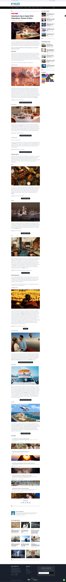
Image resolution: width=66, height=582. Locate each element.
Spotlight (33, 7)
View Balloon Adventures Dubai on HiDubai (25, 362)
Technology (48, 43)
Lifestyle (13, 13)
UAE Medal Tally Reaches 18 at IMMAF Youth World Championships (50, 25)
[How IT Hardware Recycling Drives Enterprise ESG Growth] (44, 15)
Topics (27, 568)
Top (53, 580)
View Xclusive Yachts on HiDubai (26, 399)
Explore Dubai (52, 74)
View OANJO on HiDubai (25, 198)
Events (41, 7)
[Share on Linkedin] (30, 503)
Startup (25, 7)
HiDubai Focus (15, 580)
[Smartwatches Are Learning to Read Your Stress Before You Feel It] (44, 61)
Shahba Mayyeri (13, 20)
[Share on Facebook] (21, 503)
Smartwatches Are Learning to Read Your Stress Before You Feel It (50, 61)
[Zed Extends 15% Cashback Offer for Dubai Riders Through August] (15, 539)
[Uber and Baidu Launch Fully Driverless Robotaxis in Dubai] (44, 35)
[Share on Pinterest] (28, 503)
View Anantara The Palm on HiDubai (25, 102)
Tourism (29, 7)
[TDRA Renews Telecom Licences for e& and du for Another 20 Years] (44, 56)
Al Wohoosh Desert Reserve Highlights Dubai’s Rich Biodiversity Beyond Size (15, 531)
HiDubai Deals (28, 570)
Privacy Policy (28, 573)
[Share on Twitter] (23, 503)
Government (17, 7)
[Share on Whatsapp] (25, 503)
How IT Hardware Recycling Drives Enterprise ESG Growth (50, 15)
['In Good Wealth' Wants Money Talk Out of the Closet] (25, 525)
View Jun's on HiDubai (25, 272)
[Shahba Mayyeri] (13, 514)
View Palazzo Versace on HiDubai (25, 135)
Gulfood (48, 77)
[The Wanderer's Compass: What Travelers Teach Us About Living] (25, 539)
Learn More (25, 328)
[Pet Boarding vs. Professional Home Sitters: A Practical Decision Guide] (35, 539)
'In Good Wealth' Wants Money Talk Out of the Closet (24, 531)
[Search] (53, 7)
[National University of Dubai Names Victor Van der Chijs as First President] (44, 20)
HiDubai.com (28, 569)
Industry (21, 7)
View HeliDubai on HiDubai (25, 433)
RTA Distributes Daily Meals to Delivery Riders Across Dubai (50, 30)
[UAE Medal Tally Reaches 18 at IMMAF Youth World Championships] (44, 25)
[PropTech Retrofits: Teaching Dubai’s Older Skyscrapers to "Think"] (44, 45)
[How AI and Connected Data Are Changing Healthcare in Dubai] (44, 66)
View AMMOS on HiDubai (25, 233)
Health (37, 7)
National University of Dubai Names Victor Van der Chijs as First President (50, 20)
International (48, 78)
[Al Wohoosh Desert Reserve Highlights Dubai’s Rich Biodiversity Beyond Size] (15, 525)
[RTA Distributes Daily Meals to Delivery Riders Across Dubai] (44, 30)
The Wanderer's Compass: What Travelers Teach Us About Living (25, 545)
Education (43, 74)
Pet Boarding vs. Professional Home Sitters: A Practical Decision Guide (35, 545)
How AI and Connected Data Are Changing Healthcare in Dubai (50, 66)
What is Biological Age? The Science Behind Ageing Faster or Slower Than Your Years (50, 50)
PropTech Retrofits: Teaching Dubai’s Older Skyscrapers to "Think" (49, 45)
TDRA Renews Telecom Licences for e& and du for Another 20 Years (50, 56)
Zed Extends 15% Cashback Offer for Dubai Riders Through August (15, 545)
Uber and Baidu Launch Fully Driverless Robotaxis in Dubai (50, 35)
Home (13, 7)
